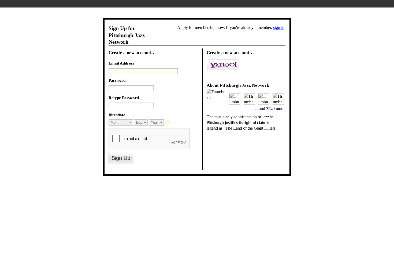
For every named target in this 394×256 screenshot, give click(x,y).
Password (117, 80)
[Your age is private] (167, 122)
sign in (278, 27)
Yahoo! (223, 64)
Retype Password (124, 97)
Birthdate (117, 114)
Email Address (121, 63)
